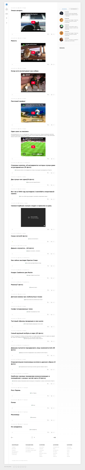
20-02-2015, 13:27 (14, 245)
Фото (26, 245)
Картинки (26, 424)
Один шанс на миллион (20, 131)
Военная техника (43, 453)
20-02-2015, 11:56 (14, 359)
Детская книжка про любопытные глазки (26, 297)
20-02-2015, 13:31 (14, 233)
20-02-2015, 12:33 (14, 306)
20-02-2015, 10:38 (14, 387)
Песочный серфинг (18, 101)
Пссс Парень (15, 390)
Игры (54, 448)
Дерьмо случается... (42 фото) (22, 248)
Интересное (27, 162)
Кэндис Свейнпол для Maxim (22, 272)
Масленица (15, 414)
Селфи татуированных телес (22, 309)
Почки (13, 402)
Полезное (69, 447)
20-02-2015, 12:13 (14, 330)
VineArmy (21, 203)
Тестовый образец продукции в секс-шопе (27, 321)
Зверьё (24, 330)
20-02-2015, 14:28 (14, 98)
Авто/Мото (41, 447)
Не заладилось (16, 427)
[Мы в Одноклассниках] (23, 467)
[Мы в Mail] (25, 467)
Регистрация (28, 451)
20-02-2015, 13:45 (14, 162)
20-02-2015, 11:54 (14, 373)
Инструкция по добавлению (15, 452)
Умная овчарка (16, 10)
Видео (24, 38)
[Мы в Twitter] (16, 467)
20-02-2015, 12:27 (14, 318)
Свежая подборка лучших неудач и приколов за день (31, 206)
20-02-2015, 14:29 (14, 68)
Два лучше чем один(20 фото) (22, 179)
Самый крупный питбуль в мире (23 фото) (27, 333)
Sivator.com (18, 460)
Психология (69, 448)
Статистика (14, 454)
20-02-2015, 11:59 (14, 345)
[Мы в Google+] (21, 467)
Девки (24, 233)
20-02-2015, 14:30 (14, 38)
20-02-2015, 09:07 (14, 424)
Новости (55, 456)
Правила (13, 450)
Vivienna (21, 162)
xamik (20, 38)
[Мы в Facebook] (18, 467)
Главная (13, 447)
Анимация (25, 387)
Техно (68, 451)
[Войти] (6, 9)
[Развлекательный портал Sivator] (6, 4)
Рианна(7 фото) (17, 284)
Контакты (14, 448)
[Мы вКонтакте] (14, 467)
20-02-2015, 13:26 (14, 257)
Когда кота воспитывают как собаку (25, 71)
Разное (68, 456)
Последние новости (30, 448)
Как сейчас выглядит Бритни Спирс (24, 260)
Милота (14, 41)
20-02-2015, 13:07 (14, 294)
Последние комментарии (31, 450)
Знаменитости (26, 257)
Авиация (41, 448)
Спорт (68, 450)
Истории (55, 451)
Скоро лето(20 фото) (19, 236)
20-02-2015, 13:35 (14, 203)
